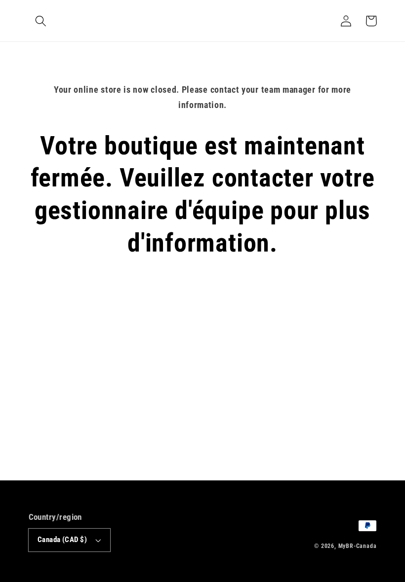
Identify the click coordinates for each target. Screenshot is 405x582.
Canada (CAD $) (62, 539)
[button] (41, 21)
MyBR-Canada (357, 546)
